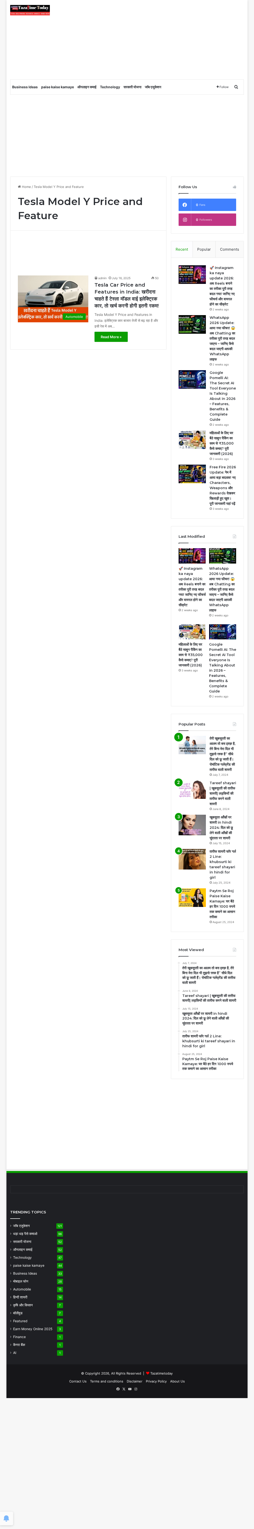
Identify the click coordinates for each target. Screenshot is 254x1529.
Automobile (22, 1289)
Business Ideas (25, 87)
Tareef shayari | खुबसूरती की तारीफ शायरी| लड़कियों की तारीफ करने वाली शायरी (223, 793)
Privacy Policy (156, 1381)
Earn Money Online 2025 (32, 1329)
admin (102, 278)
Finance (19, 1337)
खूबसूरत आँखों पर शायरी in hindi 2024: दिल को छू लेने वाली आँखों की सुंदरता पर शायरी (221, 827)
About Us (177, 1381)
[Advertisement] (167, 39)
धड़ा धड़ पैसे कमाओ (25, 1234)
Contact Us (78, 1381)
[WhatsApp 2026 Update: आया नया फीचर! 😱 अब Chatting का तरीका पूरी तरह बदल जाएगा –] (192, 324)
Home (26, 187)
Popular (204, 249)
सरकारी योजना (132, 87)
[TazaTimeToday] (30, 10)
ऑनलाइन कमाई (86, 87)
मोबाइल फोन (20, 1281)
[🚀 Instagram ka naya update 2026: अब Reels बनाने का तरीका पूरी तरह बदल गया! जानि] (192, 274)
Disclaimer (134, 1381)
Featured (20, 1321)
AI (14, 1353)
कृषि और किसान (23, 1305)
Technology (110, 87)
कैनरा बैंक (19, 1345)
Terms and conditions (106, 1381)
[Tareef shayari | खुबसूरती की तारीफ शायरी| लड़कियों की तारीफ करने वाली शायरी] (192, 789)
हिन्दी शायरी (20, 1297)
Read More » (111, 337)
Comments (229, 249)
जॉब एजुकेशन (153, 87)
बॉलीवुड (18, 1313)
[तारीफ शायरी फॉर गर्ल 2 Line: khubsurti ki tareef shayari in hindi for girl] (192, 859)
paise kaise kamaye (57, 87)
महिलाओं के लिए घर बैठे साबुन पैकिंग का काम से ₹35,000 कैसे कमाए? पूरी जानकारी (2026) (222, 443)
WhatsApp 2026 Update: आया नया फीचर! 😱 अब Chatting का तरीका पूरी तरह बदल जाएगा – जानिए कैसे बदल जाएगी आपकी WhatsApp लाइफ (222, 338)
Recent (182, 249)
